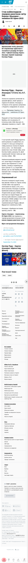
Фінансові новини (9, 410)
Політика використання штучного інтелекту (6, 334)
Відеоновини (7, 355)
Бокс (5, 466)
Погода (6, 359)
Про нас (4, 311)
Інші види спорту (8, 475)
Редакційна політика (7, 316)
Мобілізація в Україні (11, 384)
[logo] (10, 2)
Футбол (6, 469)
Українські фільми (9, 426)
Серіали (6, 432)
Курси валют (7, 408)
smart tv (6, 510)
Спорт (6, 465)
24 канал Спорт (5, 6)
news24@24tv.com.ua (7, 288)
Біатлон (6, 473)
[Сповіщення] (26, 2)
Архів (16, 333)
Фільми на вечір (8, 428)
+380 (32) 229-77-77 (10, 533)
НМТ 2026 (6, 444)
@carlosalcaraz (8, 230)
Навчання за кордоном (10, 448)
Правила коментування (18, 320)
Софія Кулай (8, 21)
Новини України (8, 351)
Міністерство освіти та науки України (13, 439)
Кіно (5, 422)
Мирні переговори (9, 370)
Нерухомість (8, 453)
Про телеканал (5, 318)
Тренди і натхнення (9, 459)
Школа (6, 441)
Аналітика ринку (8, 455)
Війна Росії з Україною (11, 364)
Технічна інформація (20, 322)
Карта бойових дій (9, 368)
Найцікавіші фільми (9, 424)
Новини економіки (10, 404)
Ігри (16, 338)
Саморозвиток (8, 446)
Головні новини (8, 348)
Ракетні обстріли (8, 366)
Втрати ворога (8, 379)
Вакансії (17, 327)
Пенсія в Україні (8, 416)
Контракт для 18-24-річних (11, 393)
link (15, 294)
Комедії (6, 430)
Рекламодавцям (5, 323)
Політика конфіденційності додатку (19, 312)
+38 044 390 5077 (19, 288)
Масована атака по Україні (11, 375)
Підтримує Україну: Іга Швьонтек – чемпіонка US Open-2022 (13, 112)
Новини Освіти (8, 437)
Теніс (12, 6)
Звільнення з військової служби (12, 386)
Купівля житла (8, 457)
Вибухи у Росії (8, 377)
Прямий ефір (7, 353)
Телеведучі (4, 321)
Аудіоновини (7, 357)
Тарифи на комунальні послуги (12, 412)
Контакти (17, 325)
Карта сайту (18, 335)
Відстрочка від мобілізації (11, 395)
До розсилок (9, 495)
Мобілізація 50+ (8, 388)
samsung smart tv (17, 510)
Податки (6, 414)
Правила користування (5, 327)
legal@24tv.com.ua (20, 535)
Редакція (4, 313)
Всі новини (7, 347)
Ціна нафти (7, 406)
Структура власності (20, 330)
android (6, 506)
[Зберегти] (24, 26)
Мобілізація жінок (9, 390)
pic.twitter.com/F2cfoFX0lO (12, 236)
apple (17, 506)
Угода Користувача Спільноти (19, 316)
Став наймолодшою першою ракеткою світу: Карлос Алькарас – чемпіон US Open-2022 (20, 6)
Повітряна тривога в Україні (11, 373)
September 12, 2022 (9, 242)
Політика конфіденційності (6, 331)
